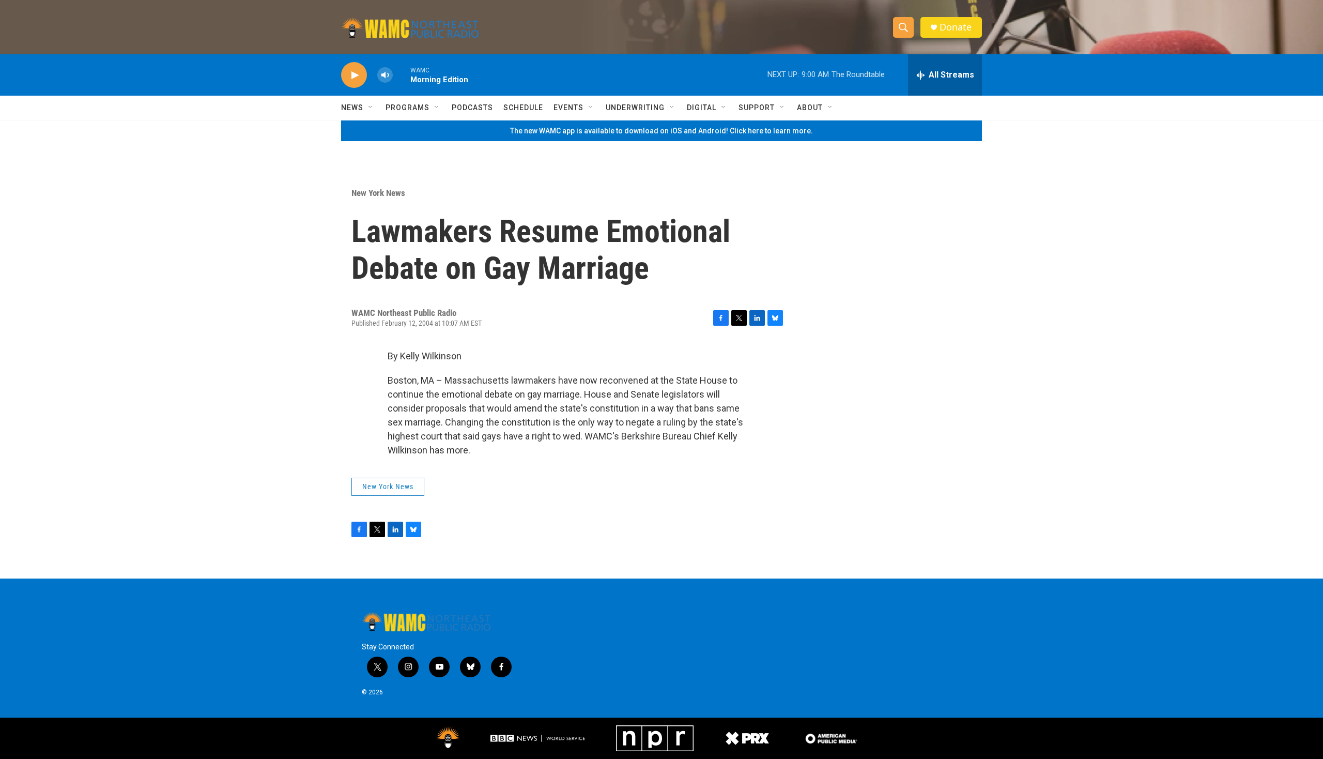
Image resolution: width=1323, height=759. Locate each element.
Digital (701, 107)
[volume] (385, 75)
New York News (378, 193)
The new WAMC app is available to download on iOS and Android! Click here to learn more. (661, 131)
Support (757, 107)
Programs (407, 107)
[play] (354, 75)
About (810, 107)
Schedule (523, 107)
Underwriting (635, 107)
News (352, 107)
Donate (956, 27)
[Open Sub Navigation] (371, 107)
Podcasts (472, 107)
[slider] (401, 74)
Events (568, 107)
